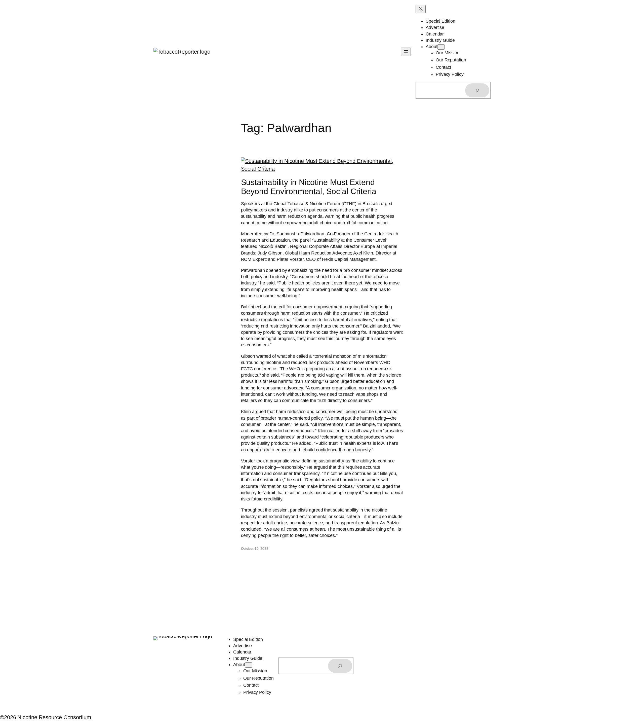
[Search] (477, 90)
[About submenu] (441, 47)
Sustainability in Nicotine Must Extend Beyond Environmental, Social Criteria (308, 187)
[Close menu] (421, 9)
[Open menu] (406, 52)
